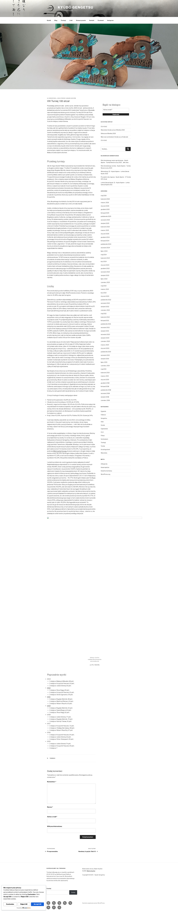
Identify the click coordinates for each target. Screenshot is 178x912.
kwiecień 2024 (105, 258)
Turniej (52, 758)
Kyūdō (49, 20)
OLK (102, 432)
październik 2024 (106, 244)
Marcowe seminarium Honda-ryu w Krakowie (114, 137)
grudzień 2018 (105, 383)
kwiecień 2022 (105, 317)
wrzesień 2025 (105, 220)
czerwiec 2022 (105, 310)
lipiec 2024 (104, 251)
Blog (55, 20)
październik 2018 (106, 390)
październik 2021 (106, 324)
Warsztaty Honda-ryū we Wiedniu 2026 (113, 130)
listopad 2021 (105, 320)
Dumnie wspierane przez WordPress (93, 903)
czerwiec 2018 (105, 400)
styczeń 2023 (105, 296)
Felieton (103, 415)
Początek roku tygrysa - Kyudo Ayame (112, 177)
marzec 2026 (105, 202)
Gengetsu (104, 418)
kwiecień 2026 (105, 199)
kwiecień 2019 (105, 372)
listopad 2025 (105, 213)
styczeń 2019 (105, 379)
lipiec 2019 (104, 362)
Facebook (101, 20)
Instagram (110, 20)
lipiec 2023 (104, 279)
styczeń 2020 (105, 348)
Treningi (63, 20)
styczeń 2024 (105, 265)
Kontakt (91, 20)
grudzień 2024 (105, 237)
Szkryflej (97, 665)
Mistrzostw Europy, (60, 451)
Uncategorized (105, 449)
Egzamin (103, 411)
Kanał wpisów (105, 467)
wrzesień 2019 (105, 355)
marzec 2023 (105, 289)
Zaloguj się (104, 464)
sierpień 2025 (105, 223)
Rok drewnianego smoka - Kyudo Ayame (113, 166)
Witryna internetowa (54, 826)
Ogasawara (104, 428)
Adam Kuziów (71, 98)
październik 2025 (106, 216)
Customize (10, 904)
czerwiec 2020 (105, 341)
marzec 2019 (105, 376)
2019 (49, 706)
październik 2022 (106, 300)
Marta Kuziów (91, 871)
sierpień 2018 (105, 397)
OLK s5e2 (104, 126)
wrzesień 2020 (105, 334)
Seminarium (104, 439)
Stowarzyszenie (81, 20)
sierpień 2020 (105, 338)
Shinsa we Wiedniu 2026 (108, 133)
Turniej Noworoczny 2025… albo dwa (117, 162)
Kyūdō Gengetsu (75, 7)
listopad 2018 (105, 386)
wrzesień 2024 (105, 247)
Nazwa (50, 807)
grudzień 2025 (105, 209)
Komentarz (51, 782)
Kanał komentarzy (106, 471)
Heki (102, 421)
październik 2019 (106, 351)
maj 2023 (103, 286)
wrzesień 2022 (105, 303)
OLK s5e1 (104, 140)
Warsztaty (104, 453)
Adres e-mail (52, 817)
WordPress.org (105, 474)
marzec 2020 (105, 345)
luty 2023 (103, 293)
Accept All (37, 904)
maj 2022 (103, 313)
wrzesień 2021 (105, 327)
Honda (103, 425)
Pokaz (103, 435)
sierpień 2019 (105, 358)
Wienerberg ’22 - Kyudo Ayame (110, 171)
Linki (70, 20)
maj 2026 (104, 195)
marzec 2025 (105, 230)
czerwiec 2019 (105, 365)
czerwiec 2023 (105, 282)
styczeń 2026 (105, 206)
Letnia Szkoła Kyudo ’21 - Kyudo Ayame (113, 182)
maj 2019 (103, 369)
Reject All (23, 904)
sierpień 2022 (105, 306)
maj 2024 (104, 254)
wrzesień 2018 (105, 393)
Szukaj (49, 888)
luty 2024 (104, 261)
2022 (49, 688)
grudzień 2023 (105, 268)
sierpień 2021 (105, 331)
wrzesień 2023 (105, 272)
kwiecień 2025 (105, 227)
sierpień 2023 (105, 275)
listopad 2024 (105, 240)
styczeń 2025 (105, 233)
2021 (48, 697)
